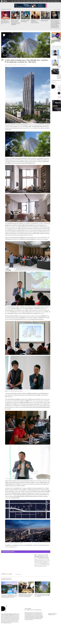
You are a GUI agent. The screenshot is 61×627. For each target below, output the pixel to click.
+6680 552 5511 (29, 609)
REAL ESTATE (44, 1)
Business (17, 64)
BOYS (12, 1)
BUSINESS (40, 1)
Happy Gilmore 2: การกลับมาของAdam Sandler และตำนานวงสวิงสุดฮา (25, 20)
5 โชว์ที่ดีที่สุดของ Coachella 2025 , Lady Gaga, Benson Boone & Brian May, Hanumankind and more (5, 21)
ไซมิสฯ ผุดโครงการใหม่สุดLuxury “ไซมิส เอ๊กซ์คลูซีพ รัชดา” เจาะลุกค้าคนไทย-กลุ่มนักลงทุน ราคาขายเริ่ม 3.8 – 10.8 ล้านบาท (42, 595)
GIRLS (15, 1)
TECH (32, 1)
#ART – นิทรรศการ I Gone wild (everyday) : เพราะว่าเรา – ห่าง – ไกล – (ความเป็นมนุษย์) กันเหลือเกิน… (42, 556)
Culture (21, 64)
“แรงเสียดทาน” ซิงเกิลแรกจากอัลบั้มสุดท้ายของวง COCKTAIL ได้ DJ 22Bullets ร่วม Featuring (35, 21)
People (11, 574)
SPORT (52, 1)
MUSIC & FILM (36, 1)
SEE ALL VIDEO (56, 9)
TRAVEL (24, 1)
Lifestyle (7, 574)
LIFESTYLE (18, 1)
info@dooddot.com (38, 609)
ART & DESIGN (28, 1)
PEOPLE (48, 1)
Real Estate (24, 64)
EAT (21, 1)
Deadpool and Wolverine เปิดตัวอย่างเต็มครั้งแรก (45, 20)
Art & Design (3, 574)
